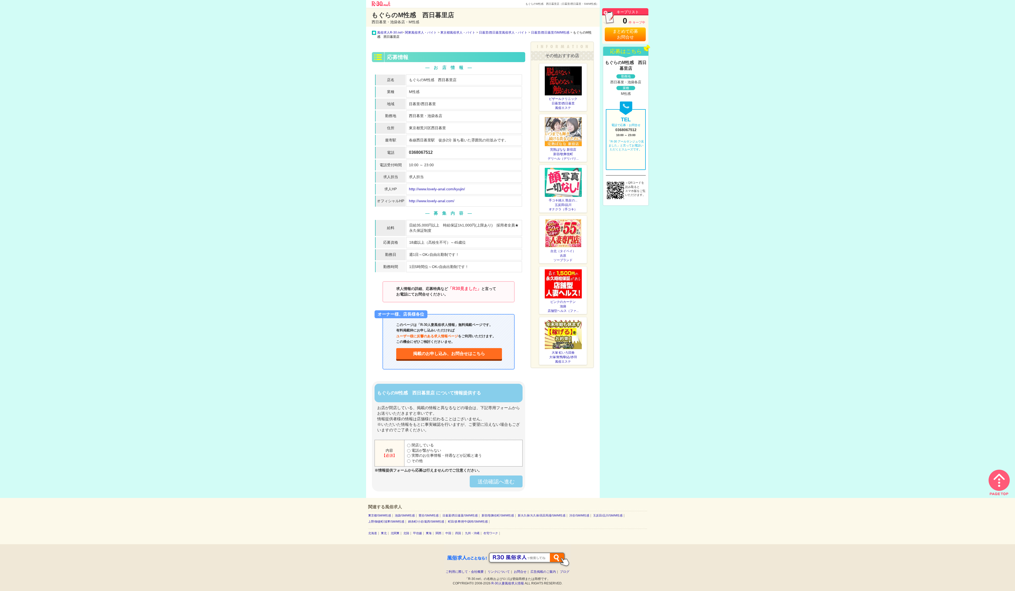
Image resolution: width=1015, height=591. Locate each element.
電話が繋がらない (425, 450)
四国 (458, 533)
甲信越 (417, 533)
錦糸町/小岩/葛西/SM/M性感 (426, 521)
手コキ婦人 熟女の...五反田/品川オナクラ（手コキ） (563, 204)
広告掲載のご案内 (543, 572)
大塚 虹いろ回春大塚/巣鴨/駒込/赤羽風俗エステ (563, 357)
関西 (438, 533)
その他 (416, 461)
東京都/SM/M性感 (379, 515)
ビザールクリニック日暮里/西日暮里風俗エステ (563, 103)
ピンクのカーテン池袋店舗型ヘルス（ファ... (563, 306)
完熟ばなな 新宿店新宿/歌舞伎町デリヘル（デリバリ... (563, 154)
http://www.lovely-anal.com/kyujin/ (437, 189)
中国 (448, 533)
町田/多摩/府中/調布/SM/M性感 (468, 521)
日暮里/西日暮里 (422, 104)
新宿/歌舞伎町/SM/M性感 (498, 515)
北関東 (395, 533)
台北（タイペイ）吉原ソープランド (563, 255)
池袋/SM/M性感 (405, 515)
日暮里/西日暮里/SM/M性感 (460, 515)
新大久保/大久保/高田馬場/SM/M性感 (541, 515)
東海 (429, 533)
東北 (384, 533)
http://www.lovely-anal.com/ (431, 201)
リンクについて (499, 572)
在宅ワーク (490, 533)
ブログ (564, 572)
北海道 (372, 533)
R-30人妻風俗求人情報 (507, 583)
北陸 (406, 533)
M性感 (414, 92)
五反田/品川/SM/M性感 (607, 515)
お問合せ (520, 572)
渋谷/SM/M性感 (579, 515)
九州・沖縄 (472, 533)
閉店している (422, 445)
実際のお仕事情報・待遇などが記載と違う (446, 455)
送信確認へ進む (496, 481)
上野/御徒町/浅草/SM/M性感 (386, 521)
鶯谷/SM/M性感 (429, 515)
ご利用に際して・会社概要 (465, 572)
